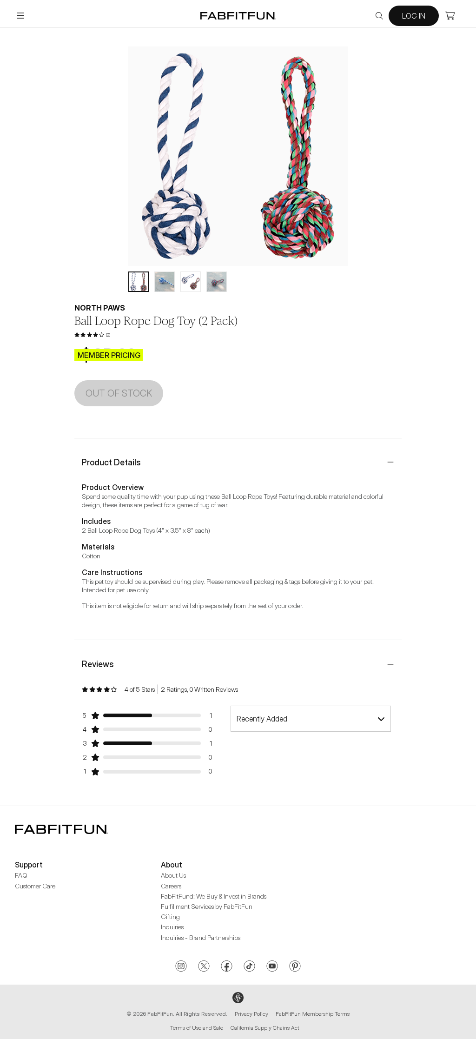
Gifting (170, 916)
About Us (173, 875)
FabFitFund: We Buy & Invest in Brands (213, 896)
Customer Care (35, 886)
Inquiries (172, 927)
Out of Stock (119, 393)
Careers (171, 886)
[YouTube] (272, 966)
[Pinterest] (295, 966)
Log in (413, 15)
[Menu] (20, 15)
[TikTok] (249, 966)
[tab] (138, 281)
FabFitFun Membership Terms (313, 1013)
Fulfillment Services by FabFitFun (206, 906)
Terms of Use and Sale (196, 1027)
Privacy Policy (251, 1013)
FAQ (21, 875)
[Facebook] (226, 966)
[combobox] (311, 719)
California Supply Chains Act (265, 1027)
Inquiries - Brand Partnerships (200, 937)
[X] (204, 966)
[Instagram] (181, 966)
